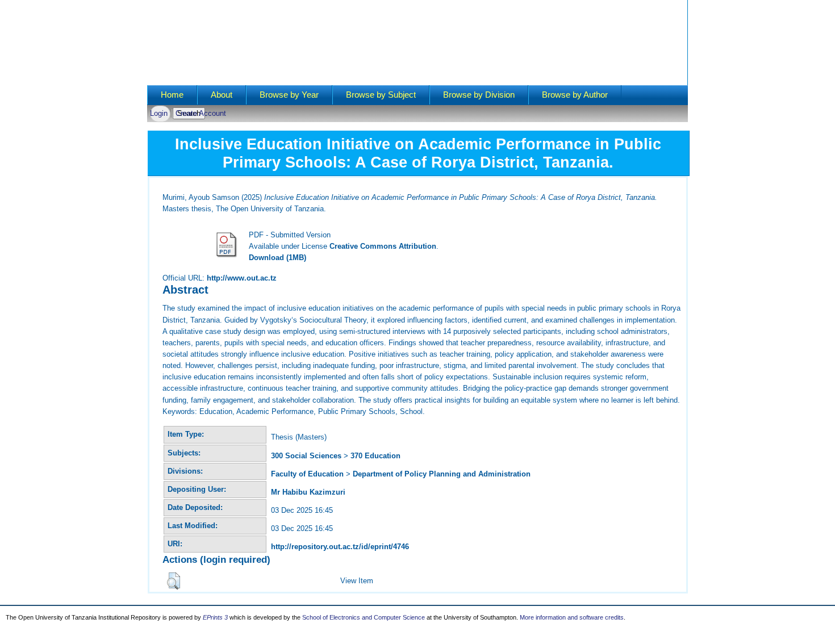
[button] (173, 580)
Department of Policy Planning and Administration (442, 474)
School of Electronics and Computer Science (363, 617)
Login (159, 113)
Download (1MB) (277, 257)
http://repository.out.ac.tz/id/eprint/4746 (340, 546)
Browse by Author (575, 94)
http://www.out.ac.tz (242, 278)
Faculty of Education (307, 474)
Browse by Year (289, 94)
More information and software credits (572, 617)
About (221, 94)
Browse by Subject (381, 94)
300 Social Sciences (306, 455)
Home (172, 94)
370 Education (375, 455)
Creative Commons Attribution (382, 246)
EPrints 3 (215, 617)
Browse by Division (479, 94)
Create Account (201, 113)
